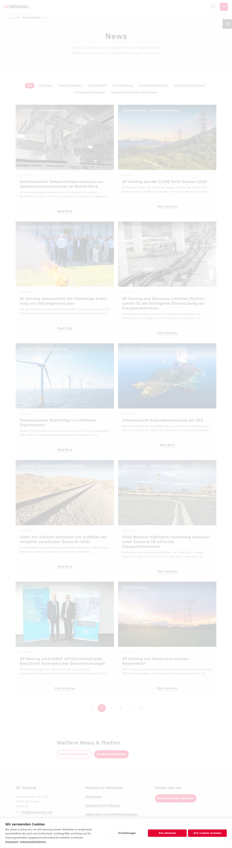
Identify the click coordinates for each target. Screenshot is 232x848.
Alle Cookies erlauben (207, 833)
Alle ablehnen (167, 833)
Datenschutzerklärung (33, 841)
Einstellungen (127, 833)
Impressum (12, 841)
